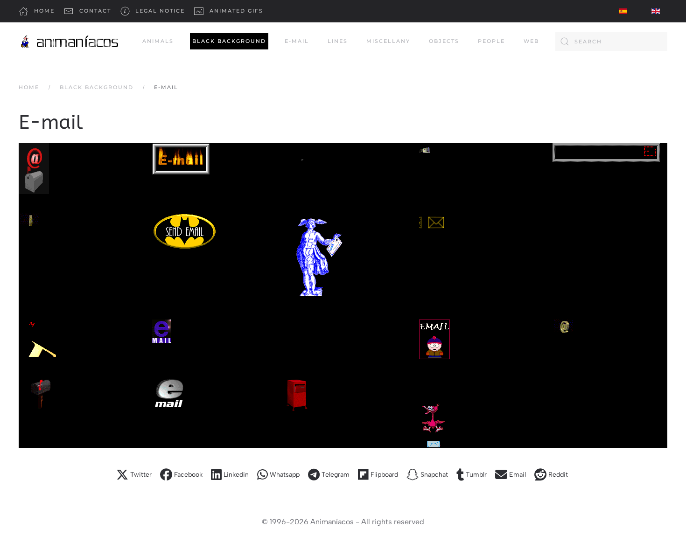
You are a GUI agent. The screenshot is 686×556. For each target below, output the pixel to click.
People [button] (491, 41)
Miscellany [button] (388, 41)
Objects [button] (444, 41)
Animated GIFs (236, 10)
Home (44, 10)
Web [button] (531, 41)
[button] (34, 168)
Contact (95, 10)
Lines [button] (338, 41)
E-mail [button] (297, 41)
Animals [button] (158, 41)
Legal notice (160, 10)
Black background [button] (229, 41)
